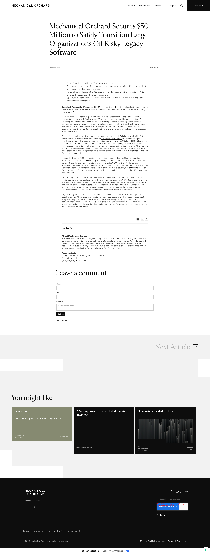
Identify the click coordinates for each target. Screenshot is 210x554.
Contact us (198, 5)
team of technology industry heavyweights (90, 160)
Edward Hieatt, (131, 167)
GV (94, 83)
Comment (59, 302)
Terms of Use (182, 541)
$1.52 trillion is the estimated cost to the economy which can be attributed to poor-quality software (104, 142)
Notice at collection (90, 551)
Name (58, 284)
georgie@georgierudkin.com (74, 260)
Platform (131, 5)
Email (58, 293)
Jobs (81, 531)
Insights (172, 5)
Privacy (171, 541)
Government (144, 5)
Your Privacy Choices (113, 551)
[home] (31, 5)
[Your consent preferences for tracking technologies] (205, 549)
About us (157, 5)
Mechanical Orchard (107, 107)
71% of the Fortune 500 (111, 138)
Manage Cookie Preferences (152, 541)
